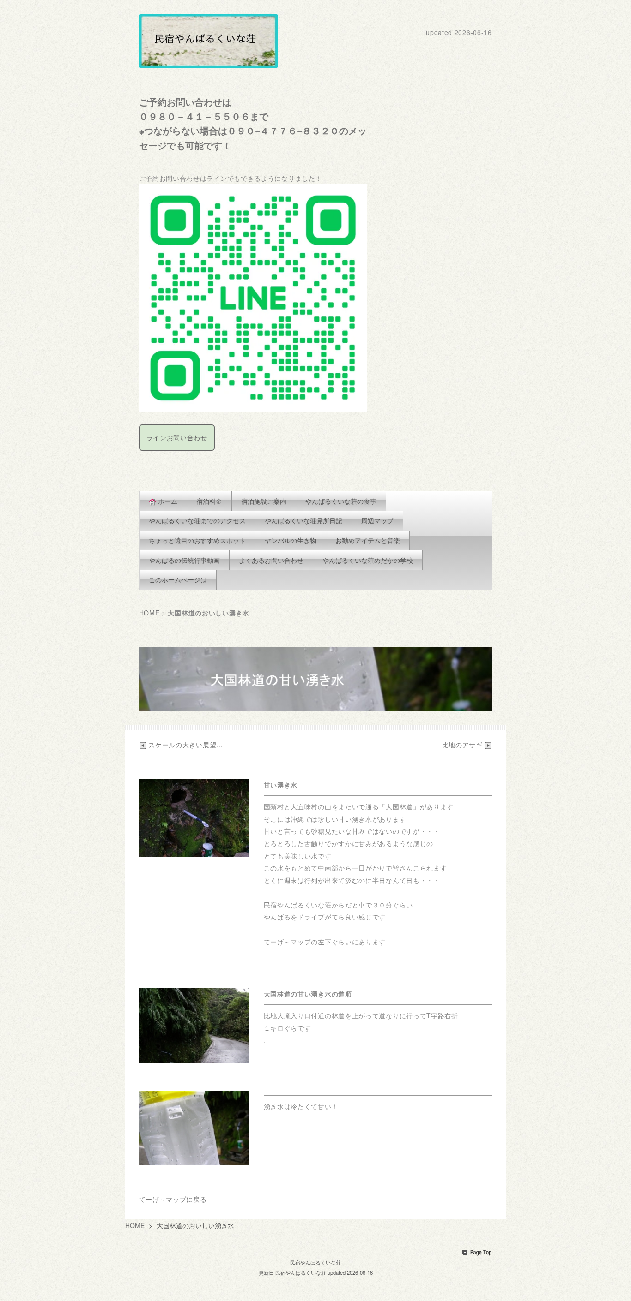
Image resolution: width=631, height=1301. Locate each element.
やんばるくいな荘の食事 (340, 501)
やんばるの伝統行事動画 (184, 560)
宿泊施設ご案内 (263, 501)
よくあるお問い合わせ (271, 560)
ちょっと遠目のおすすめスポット (197, 540)
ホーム (167, 501)
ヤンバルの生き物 (290, 540)
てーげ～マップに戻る (173, 1199)
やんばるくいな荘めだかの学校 (367, 560)
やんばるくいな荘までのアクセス (197, 520)
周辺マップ (377, 520)
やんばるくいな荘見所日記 (303, 520)
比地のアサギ (463, 744)
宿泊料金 (209, 501)
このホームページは (178, 579)
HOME (149, 612)
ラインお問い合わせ (176, 437)
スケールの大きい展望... (185, 744)
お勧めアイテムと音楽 (367, 540)
